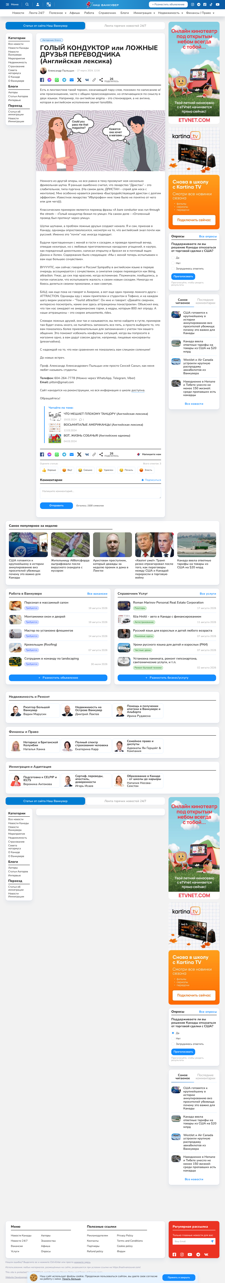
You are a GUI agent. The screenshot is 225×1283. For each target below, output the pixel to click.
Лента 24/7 (36, 13)
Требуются (31, 608)
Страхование (16, 66)
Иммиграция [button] (143, 13)
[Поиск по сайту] (27, 4)
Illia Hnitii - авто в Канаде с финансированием (167, 617)
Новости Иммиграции (16, 120)
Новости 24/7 (19, 1241)
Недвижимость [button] (169, 13)
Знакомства (48, 1241)
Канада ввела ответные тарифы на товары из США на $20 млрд (194, 564)
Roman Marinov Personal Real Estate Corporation (168, 603)
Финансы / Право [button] (198, 13)
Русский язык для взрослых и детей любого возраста (172, 631)
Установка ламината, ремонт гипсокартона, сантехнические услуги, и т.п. (165, 660)
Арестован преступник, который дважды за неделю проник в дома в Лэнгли (110, 565)
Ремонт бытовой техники (148, 668)
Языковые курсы (144, 636)
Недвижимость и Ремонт (29, 696)
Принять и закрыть (179, 1277)
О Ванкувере (16, 81)
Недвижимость (17, 62)
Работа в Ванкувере (25, 593)
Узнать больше (71, 1279)
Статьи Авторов (18, 96)
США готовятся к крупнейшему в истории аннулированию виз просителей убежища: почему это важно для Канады (26, 569)
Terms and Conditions (130, 1241)
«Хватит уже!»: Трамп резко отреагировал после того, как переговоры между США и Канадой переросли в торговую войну (154, 569)
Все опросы (208, 236)
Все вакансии (97, 593)
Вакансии (17, 1246)
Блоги (125, 13)
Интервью (14, 100)
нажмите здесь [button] (82, 1262)
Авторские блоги (51, 40)
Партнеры (93, 1246)
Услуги (15, 1251)
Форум (121, 1251)
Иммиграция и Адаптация (30, 766)
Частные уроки (143, 650)
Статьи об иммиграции (16, 113)
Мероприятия (16, 58)
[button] (48, 4)
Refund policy (95, 1251)
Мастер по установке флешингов (48, 631)
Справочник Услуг (133, 593)
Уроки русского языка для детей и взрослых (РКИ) (170, 645)
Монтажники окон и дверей (44, 617)
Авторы (13, 92)
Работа (89, 13)
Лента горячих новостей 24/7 (125, 26)
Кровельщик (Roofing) (40, 645)
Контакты (93, 1241)
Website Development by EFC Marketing (26, 1277)
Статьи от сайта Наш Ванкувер (45, 26)
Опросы (46, 1251)
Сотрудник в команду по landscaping (51, 659)
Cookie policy (125, 1246)
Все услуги (208, 593)
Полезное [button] (56, 13)
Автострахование (144, 622)
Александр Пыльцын (61, 70)
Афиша (75, 13)
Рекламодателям (97, 1235)
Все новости (15, 44)
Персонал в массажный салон (46, 603)
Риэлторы (140, 608)
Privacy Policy (125, 1235)
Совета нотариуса (14, 72)
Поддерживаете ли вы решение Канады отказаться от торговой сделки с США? (193, 247)
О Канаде (14, 77)
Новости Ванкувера (15, 53)
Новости (18, 13)
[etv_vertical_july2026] (194, 72)
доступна (137, 390)
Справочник (107, 13)
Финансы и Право (24, 732)
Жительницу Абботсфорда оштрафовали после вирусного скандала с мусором (70, 565)
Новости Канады (18, 48)
